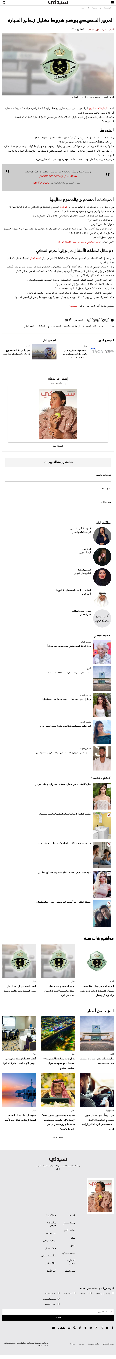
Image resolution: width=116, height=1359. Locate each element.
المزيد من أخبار (100, 1011)
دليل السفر (70, 1271)
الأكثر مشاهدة (101, 778)
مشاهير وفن (84, 1293)
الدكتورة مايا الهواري (82, 573)
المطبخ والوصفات (49, 1299)
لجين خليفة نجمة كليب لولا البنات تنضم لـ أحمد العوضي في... (65, 726)
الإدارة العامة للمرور (98, 108)
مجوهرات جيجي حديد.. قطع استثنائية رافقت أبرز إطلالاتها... (63, 873)
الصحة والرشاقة (50, 1293)
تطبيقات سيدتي (48, 1255)
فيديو (72, 1215)
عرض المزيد (58, 1137)
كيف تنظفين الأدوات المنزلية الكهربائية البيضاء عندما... (65, 814)
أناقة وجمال (68, 1293)
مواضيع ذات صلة (99, 938)
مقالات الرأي (103, 523)
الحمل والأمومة (50, 1304)
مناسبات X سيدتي (51, 1224)
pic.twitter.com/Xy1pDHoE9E (58, 176)
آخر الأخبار (51, 1271)
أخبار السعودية (89, 326)
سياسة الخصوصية (93, 1344)
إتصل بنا (72, 1344)
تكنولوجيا (110, 1110)
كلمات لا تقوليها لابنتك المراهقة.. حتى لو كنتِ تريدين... (64, 843)
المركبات (63, 207)
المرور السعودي (54, 326)
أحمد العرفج (86, 594)
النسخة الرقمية (58, 446)
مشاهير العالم (86, 642)
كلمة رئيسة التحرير (61, 462)
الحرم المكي (36, 258)
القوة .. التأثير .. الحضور (103, 475)
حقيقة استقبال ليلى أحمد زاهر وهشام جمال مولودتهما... (63, 902)
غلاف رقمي (50, 1263)
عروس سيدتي (68, 1253)
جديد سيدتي (102, 635)
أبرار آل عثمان (85, 553)
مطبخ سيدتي (69, 1222)
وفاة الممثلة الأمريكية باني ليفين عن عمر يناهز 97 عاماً (69, 646)
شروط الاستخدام (108, 1344)
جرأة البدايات (106, 502)
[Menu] (112, 2)
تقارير (72, 1245)
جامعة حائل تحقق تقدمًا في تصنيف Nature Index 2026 (69, 673)
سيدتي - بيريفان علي (97, 30)
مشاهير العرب (85, 695)
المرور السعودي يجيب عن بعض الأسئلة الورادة (79, 242)
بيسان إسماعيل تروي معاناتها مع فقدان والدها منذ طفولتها (66, 699)
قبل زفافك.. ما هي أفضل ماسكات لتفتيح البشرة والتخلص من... (62, 785)
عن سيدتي (51, 1233)
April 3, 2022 (41, 183)
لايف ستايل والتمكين (103, 1293)
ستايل (72, 1238)
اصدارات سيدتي (71, 1262)
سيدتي (73, 306)
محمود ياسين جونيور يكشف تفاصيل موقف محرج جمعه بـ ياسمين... (62, 752)
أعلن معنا (81, 1344)
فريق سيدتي (50, 1248)
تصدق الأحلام (106, 488)
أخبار (111, 30)
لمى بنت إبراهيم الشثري (81, 532)
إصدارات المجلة (58, 378)
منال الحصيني (85, 615)
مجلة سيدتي (50, 1215)
